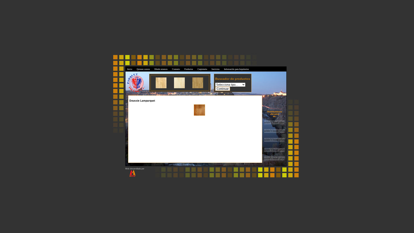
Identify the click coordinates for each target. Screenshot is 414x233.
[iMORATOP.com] (130, 176)
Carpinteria (202, 69)
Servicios (216, 69)
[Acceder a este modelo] (161, 87)
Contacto (176, 69)
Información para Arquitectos (236, 69)
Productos (188, 69)
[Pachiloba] (199, 115)
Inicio (129, 69)
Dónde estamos (161, 69)
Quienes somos (143, 69)
